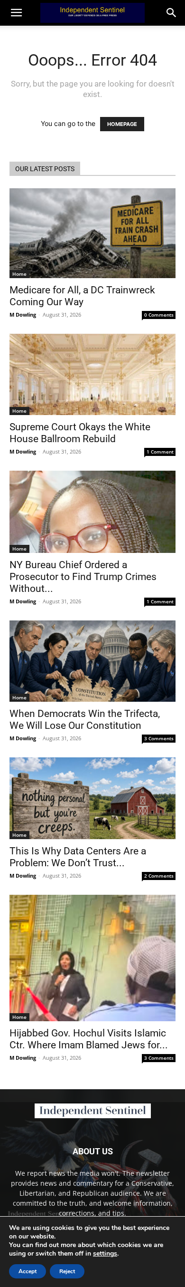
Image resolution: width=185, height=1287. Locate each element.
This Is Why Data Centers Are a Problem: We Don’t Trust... (77, 857)
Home (19, 274)
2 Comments (159, 875)
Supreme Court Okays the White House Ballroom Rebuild (79, 433)
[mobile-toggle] (16, 13)
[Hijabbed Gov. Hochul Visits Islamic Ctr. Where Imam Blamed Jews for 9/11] (92, 958)
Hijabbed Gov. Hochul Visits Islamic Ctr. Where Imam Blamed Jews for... (88, 1039)
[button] (171, 13)
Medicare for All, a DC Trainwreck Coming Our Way (82, 296)
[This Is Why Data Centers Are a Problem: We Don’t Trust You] (92, 798)
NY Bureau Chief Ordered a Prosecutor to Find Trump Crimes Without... (83, 576)
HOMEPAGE (122, 124)
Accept (27, 1271)
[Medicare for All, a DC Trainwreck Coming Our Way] (92, 233)
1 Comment (160, 451)
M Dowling (22, 314)
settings (105, 1253)
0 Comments (159, 314)
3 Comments (159, 738)
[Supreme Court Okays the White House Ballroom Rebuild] (92, 374)
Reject (67, 1271)
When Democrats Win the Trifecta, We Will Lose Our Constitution (84, 719)
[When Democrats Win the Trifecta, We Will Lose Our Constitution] (92, 661)
